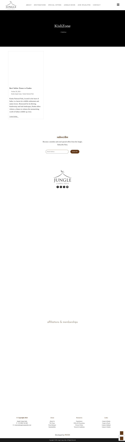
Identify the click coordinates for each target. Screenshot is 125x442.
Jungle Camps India (22, 421)
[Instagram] (61, 187)
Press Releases (52, 425)
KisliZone (63, 32)
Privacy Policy (79, 425)
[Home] (59, 32)
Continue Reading (13, 116)
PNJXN (67, 435)
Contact (97, 5)
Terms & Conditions (79, 427)
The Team (52, 423)
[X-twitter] (64, 187)
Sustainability (52, 427)
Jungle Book (69, 5)
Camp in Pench (106, 423)
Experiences (79, 421)
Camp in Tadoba (106, 427)
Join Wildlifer (84, 5)
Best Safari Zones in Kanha (20, 88)
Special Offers (54, 5)
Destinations (40, 5)
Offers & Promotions (79, 423)
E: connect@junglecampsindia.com (22, 425)
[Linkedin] (67, 187)
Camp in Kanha (106, 421)
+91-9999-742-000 (23, 423)
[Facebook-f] (58, 187)
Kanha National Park (28, 94)
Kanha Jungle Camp (16, 94)
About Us (52, 421)
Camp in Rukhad (106, 425)
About (29, 5)
